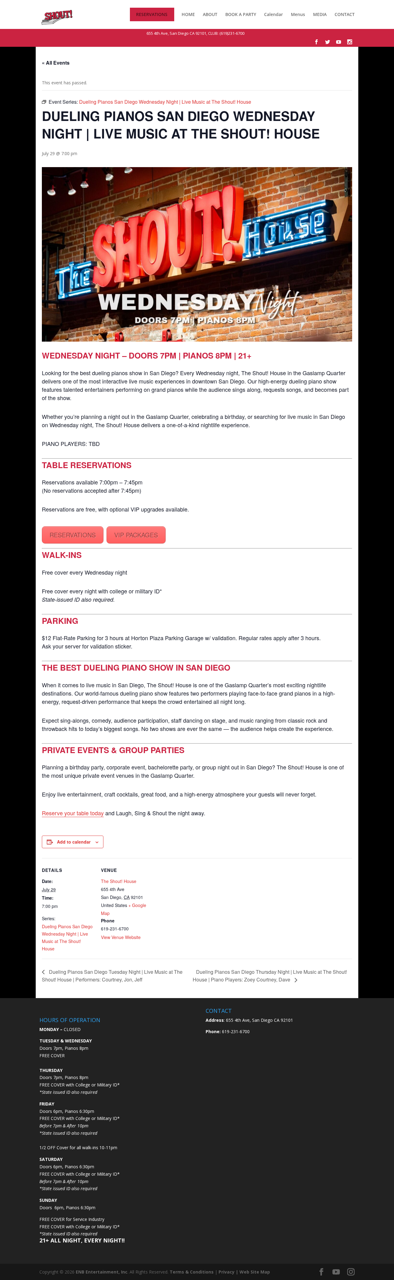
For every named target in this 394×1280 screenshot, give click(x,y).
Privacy (227, 1272)
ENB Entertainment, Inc (101, 1272)
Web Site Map (254, 1272)
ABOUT (210, 14)
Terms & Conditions (192, 1272)
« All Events (56, 62)
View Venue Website (121, 937)
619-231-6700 (235, 1031)
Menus (298, 14)
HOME (188, 14)
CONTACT (345, 14)
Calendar (273, 14)
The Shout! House (118, 881)
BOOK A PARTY (240, 14)
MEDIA (320, 14)
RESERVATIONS (151, 14)
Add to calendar (73, 842)
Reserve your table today (73, 813)
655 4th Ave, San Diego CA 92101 (176, 33)
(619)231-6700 (231, 33)
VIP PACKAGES (136, 534)
